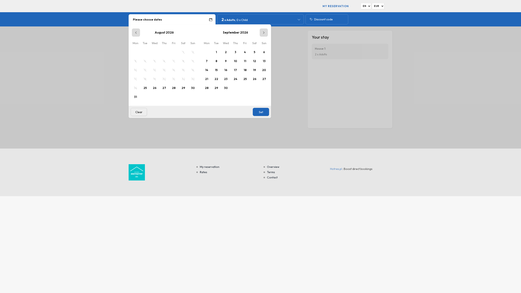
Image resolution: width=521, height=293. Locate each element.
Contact (272, 177)
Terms (271, 172)
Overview (273, 167)
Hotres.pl (336, 169)
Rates (203, 172)
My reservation (336, 6)
